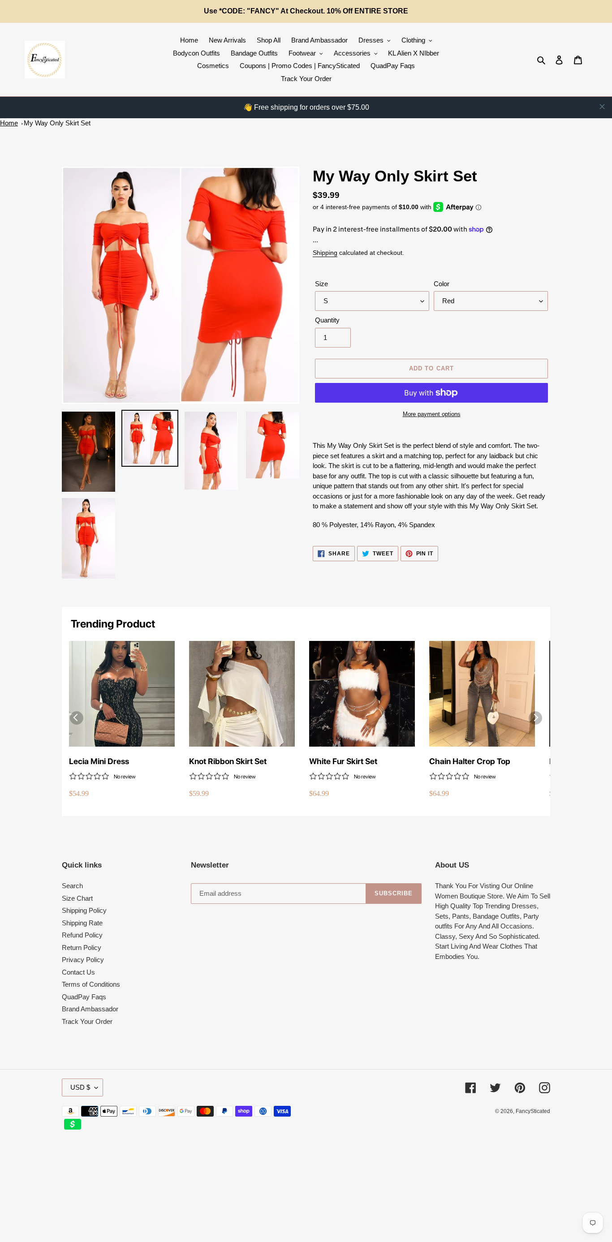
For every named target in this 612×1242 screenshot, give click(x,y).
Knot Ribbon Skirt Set (228, 761)
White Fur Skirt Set (343, 761)
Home (9, 123)
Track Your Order (87, 1021)
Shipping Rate (82, 923)
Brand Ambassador (90, 1009)
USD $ (80, 1087)
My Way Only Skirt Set (57, 123)
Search (72, 886)
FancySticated (533, 1111)
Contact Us (78, 972)
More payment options (432, 414)
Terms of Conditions (91, 984)
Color (441, 284)
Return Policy (81, 947)
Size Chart (77, 898)
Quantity (327, 320)
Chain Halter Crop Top (469, 761)
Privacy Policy (83, 959)
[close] (602, 107)
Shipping (325, 252)
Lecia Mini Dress (99, 761)
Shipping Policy (84, 910)
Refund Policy (82, 935)
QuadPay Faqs (84, 997)
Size (321, 284)
